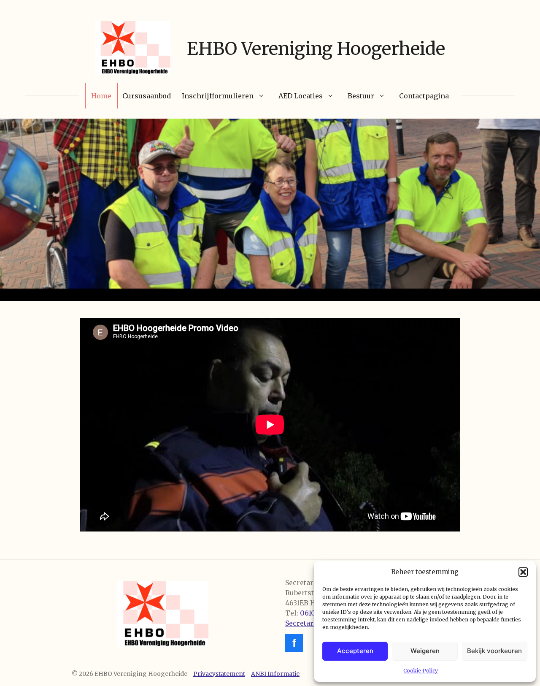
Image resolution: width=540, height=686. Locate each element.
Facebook (294, 643)
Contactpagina (424, 96)
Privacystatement (219, 674)
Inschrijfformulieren (218, 96)
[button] (523, 572)
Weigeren (425, 651)
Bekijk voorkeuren (494, 651)
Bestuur (361, 96)
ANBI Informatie (275, 674)
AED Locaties (300, 96)
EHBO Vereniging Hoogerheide (316, 49)
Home (101, 96)
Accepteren (355, 651)
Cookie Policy (420, 670)
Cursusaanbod (146, 96)
